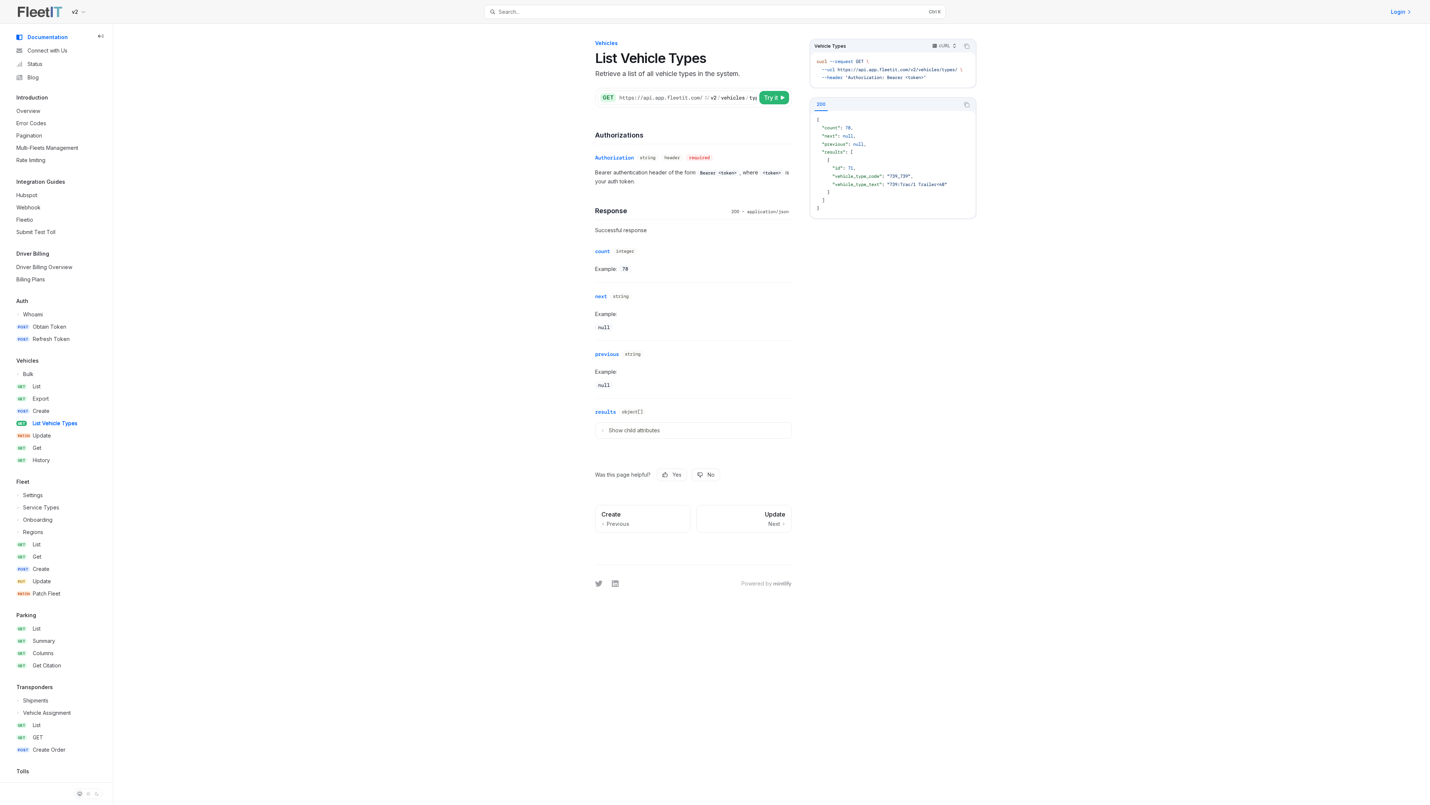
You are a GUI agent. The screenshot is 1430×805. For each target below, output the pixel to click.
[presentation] (56, 403)
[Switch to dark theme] (97, 794)
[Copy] (750, 97)
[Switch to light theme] (88, 794)
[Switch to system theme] (79, 794)
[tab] (821, 104)
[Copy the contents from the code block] (967, 46)
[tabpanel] (893, 164)
